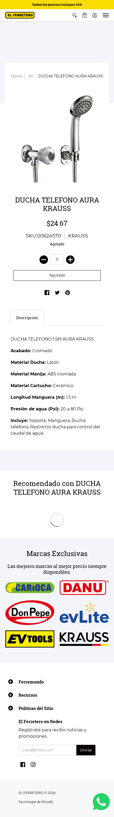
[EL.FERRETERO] (19, 15)
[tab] (27, 318)
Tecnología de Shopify (36, 802)
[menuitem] (74, 15)
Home (17, 76)
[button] (74, 15)
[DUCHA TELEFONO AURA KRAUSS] (57, 136)
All (30, 76)
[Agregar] (70, 259)
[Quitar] (44, 259)
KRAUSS (78, 236)
